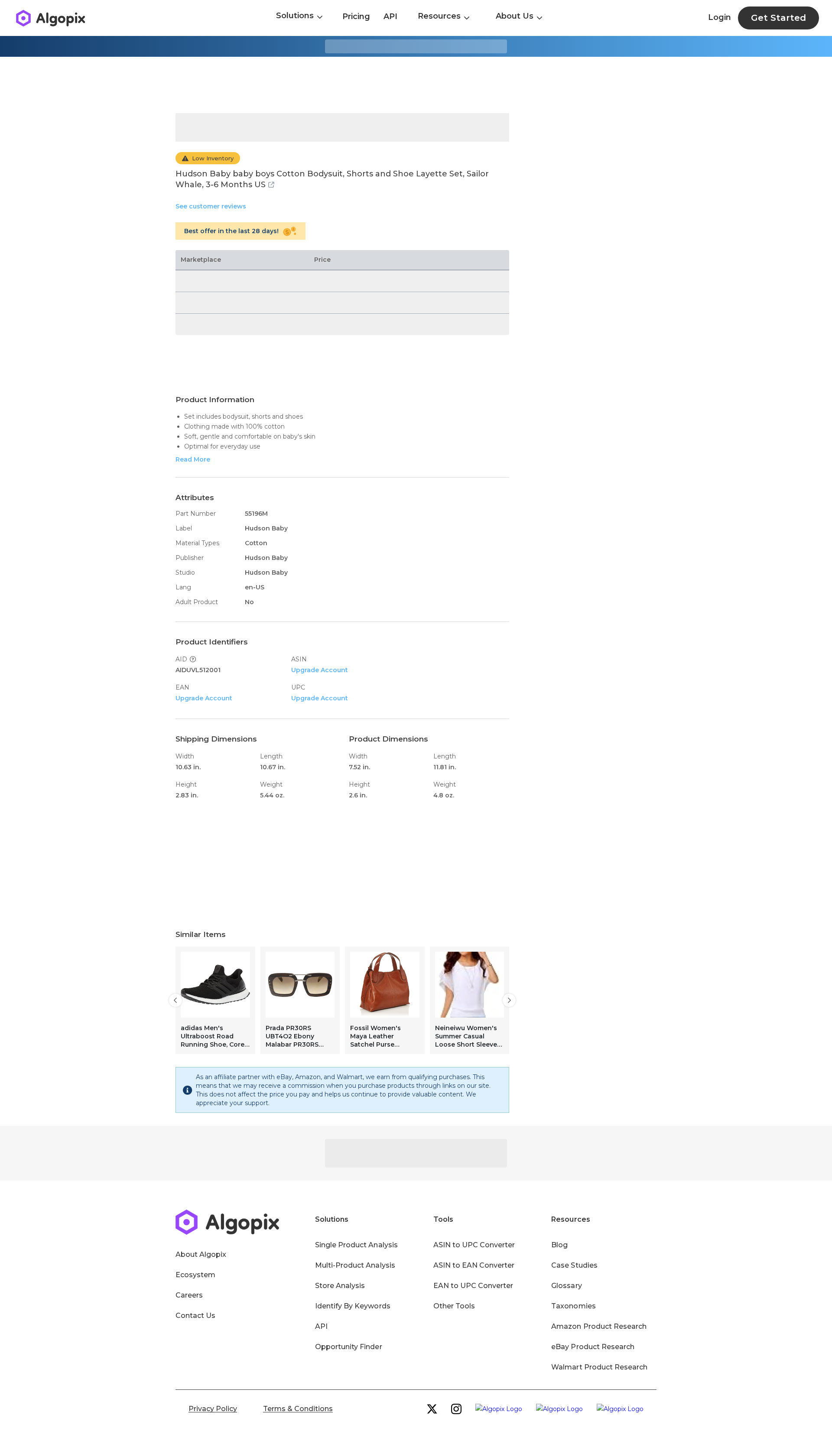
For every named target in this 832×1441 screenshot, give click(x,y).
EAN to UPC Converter (473, 1286)
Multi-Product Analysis (355, 1265)
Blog (559, 1245)
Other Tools (454, 1306)
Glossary (566, 1286)
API (390, 16)
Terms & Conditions (298, 1409)
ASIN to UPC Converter (474, 1245)
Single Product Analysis (356, 1245)
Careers (189, 1295)
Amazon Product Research (599, 1326)
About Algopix (201, 1254)
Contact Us (195, 1315)
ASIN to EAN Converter (474, 1265)
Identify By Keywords (352, 1306)
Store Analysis (340, 1286)
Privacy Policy (212, 1409)
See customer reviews (211, 206)
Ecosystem (195, 1275)
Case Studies (574, 1265)
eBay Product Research (592, 1347)
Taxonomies (573, 1306)
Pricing (356, 16)
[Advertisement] (416, 84)
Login (719, 17)
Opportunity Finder (348, 1347)
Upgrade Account (319, 670)
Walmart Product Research (599, 1367)
